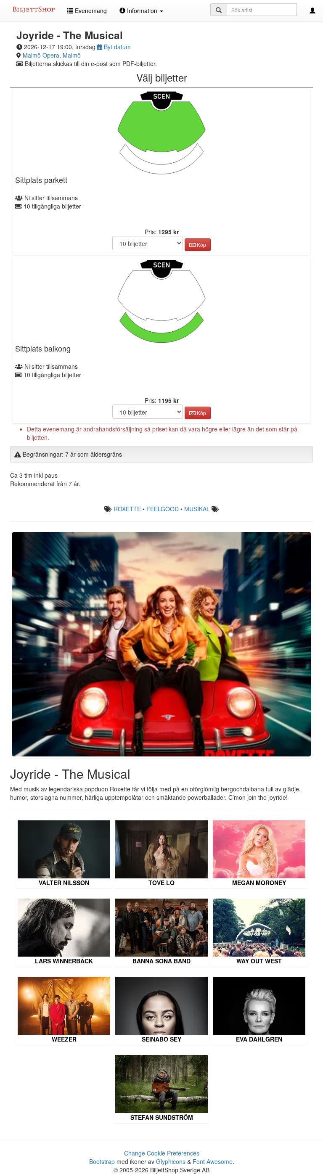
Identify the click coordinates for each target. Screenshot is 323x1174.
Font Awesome (213, 1161)
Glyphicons (170, 1161)
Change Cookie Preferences (161, 1153)
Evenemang (90, 10)
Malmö (72, 55)
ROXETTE (127, 509)
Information (142, 10)
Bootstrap (102, 1161)
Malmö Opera (41, 55)
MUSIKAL (197, 509)
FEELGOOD (162, 509)
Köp (201, 244)
